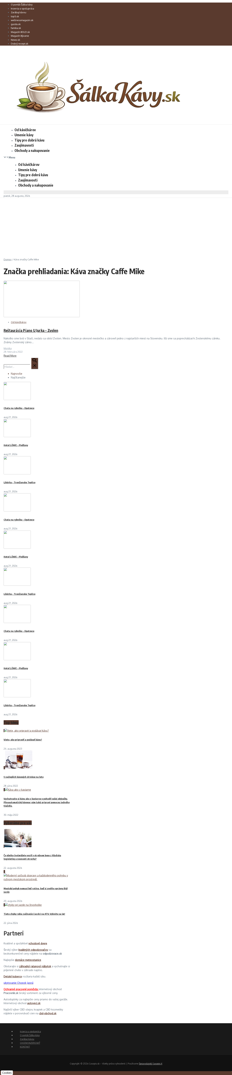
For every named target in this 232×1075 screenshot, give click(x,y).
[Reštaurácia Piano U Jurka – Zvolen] (42, 316)
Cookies (7, 1072)
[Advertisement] (116, 225)
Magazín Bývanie (20, 35)
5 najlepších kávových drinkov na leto (24, 776)
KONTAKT (25, 1046)
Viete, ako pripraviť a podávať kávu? (23, 739)
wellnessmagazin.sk (22, 20)
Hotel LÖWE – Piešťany (16, 445)
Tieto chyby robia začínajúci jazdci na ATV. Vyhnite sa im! (34, 913)
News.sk (15, 39)
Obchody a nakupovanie (32, 150)
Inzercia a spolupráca (22, 8)
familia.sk (16, 28)
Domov (8, 259)
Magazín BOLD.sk (20, 32)
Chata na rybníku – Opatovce (19, 408)
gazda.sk (16, 24)
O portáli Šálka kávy (21, 4)
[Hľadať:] (21, 366)
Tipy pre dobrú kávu (29, 140)
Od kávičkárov (25, 130)
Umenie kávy (23, 135)
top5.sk (15, 16)
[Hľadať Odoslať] (34, 363)
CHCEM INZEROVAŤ (30, 1043)
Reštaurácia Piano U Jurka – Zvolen (31, 330)
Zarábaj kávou (18, 12)
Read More (10, 355)
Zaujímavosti (24, 145)
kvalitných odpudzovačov (33, 949)
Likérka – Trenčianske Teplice (19, 482)
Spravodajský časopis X (150, 1063)
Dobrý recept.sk (19, 43)
